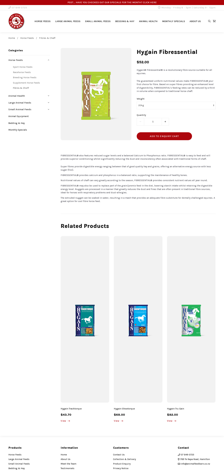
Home (11, 38)
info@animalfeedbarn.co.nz (195, 463)
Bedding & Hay (124, 21)
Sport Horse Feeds (22, 67)
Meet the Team (68, 463)
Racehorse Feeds (22, 72)
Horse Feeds (42, 21)
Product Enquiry (122, 463)
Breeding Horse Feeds (24, 77)
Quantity (141, 115)
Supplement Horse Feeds (26, 82)
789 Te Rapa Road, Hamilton (195, 459)
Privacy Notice (120, 468)
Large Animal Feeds (67, 21)
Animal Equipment (18, 116)
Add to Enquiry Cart (164, 136)
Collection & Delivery (124, 459)
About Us (65, 459)
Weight (140, 98)
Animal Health (148, 21)
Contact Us (119, 454)
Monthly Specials (173, 21)
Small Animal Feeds (98, 21)
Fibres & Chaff (47, 38)
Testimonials (67, 468)
